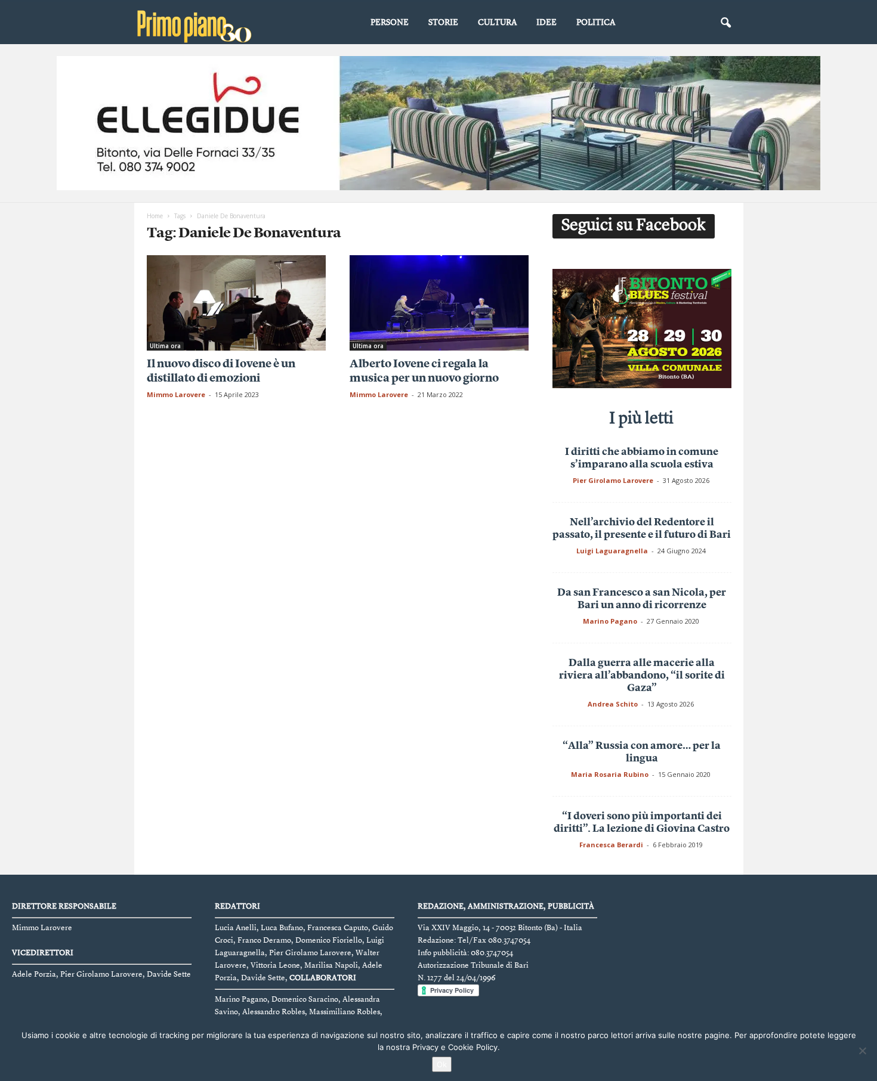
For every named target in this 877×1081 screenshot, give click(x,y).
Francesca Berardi (611, 844)
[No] (862, 1051)
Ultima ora (165, 346)
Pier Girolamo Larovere (613, 480)
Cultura (497, 22)
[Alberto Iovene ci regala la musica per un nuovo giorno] (439, 303)
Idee (546, 22)
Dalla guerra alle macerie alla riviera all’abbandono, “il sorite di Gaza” (642, 675)
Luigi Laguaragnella (612, 550)
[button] (725, 23)
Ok (442, 1064)
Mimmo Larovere (176, 394)
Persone (389, 22)
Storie (443, 22)
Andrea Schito (613, 703)
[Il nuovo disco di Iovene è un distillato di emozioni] (236, 303)
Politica (595, 22)
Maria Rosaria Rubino (610, 774)
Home (155, 216)
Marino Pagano (610, 621)
